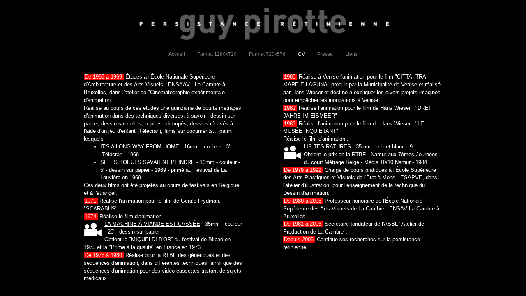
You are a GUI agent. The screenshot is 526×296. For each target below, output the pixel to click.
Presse (325, 54)
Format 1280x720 (217, 54)
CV (301, 54)
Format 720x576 (267, 54)
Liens (351, 54)
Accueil (176, 54)
